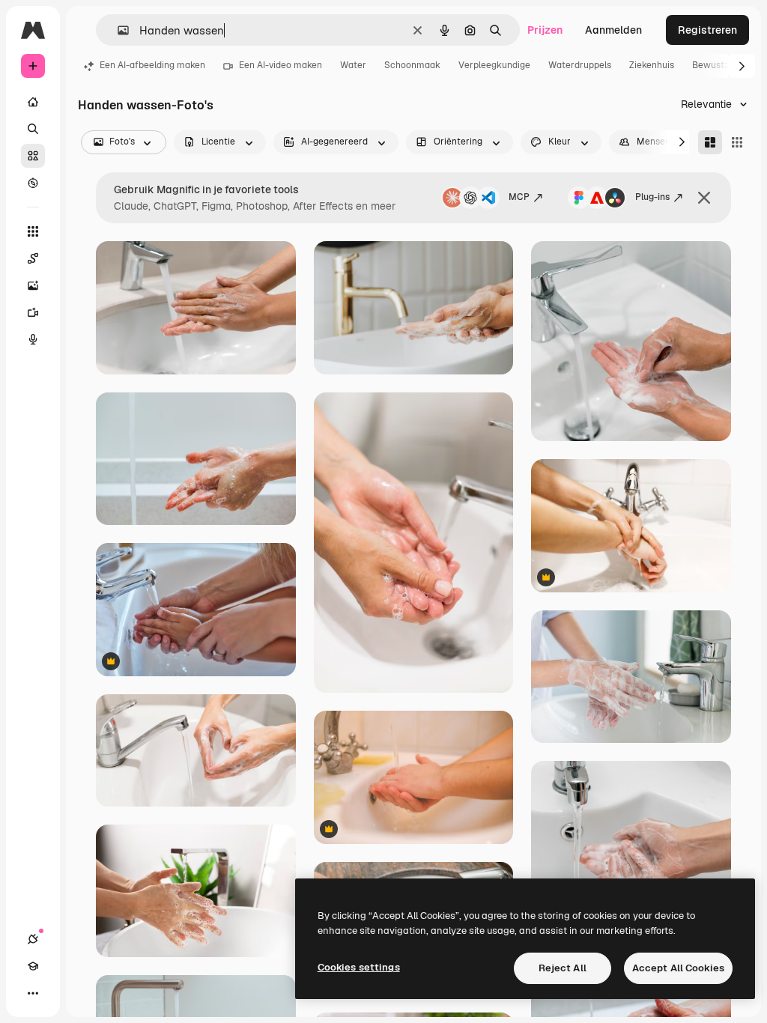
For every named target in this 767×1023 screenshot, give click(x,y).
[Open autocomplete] (117, 30)
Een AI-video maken (280, 65)
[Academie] (33, 966)
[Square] (737, 142)
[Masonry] (710, 142)
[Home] (33, 102)
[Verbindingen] (33, 939)
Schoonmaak (412, 65)
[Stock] (33, 156)
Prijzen (545, 30)
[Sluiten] (704, 198)
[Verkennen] (33, 183)
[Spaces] (33, 258)
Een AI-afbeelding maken (152, 65)
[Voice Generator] (33, 339)
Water (353, 65)
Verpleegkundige (494, 65)
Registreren (707, 30)
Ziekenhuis (651, 65)
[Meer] (33, 993)
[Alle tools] (33, 231)
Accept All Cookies (678, 968)
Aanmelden (613, 30)
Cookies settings (359, 967)
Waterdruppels (579, 65)
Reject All (562, 968)
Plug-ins (652, 197)
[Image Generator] (33, 285)
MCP (519, 197)
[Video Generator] (33, 312)
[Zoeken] (33, 129)
